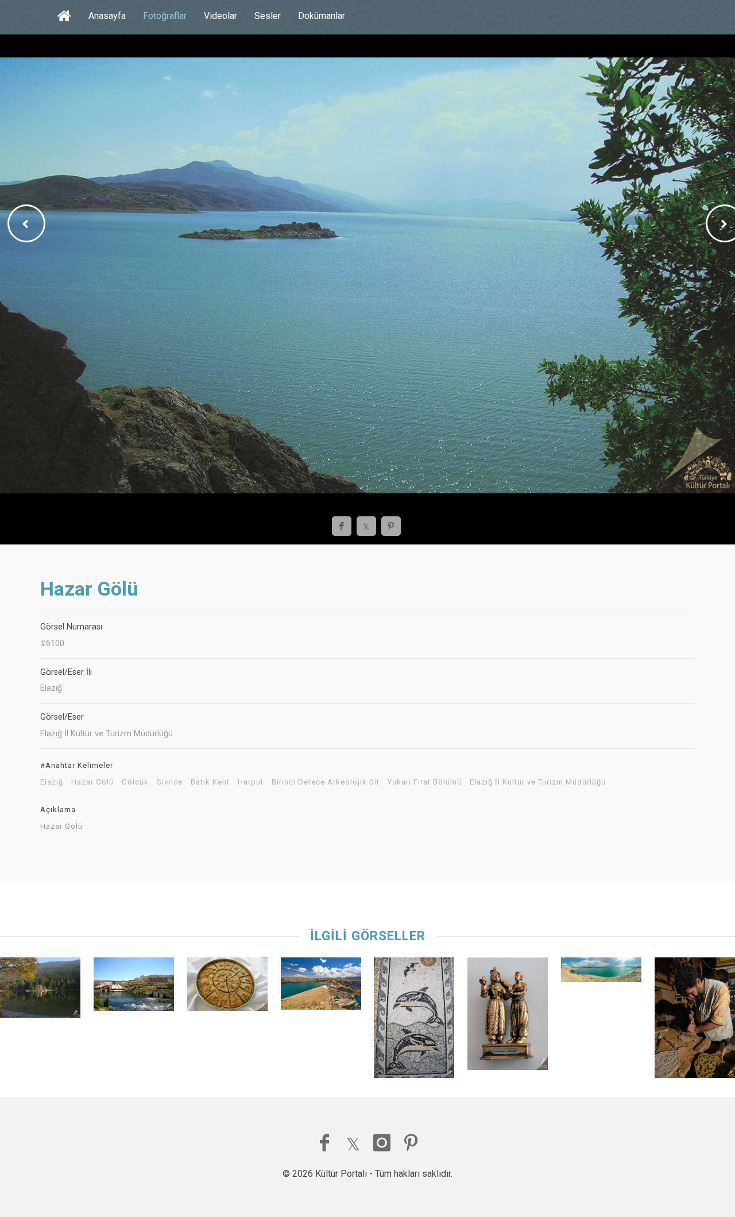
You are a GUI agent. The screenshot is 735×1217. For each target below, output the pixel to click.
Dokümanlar (321, 15)
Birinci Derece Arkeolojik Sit (326, 782)
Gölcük (135, 782)
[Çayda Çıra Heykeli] (507, 1016)
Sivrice (170, 782)
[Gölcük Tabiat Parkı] (40, 990)
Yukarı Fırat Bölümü (425, 782)
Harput (251, 782)
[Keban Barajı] (321, 986)
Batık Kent (210, 782)
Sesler (267, 15)
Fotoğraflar (165, 15)
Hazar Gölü (92, 782)
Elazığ (51, 782)
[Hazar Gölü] (601, 972)
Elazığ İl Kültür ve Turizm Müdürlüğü (538, 782)
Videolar (220, 15)
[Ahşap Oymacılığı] (695, 1020)
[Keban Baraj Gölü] (134, 987)
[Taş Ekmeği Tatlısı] (227, 987)
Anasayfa (107, 15)
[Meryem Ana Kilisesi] (414, 1020)
